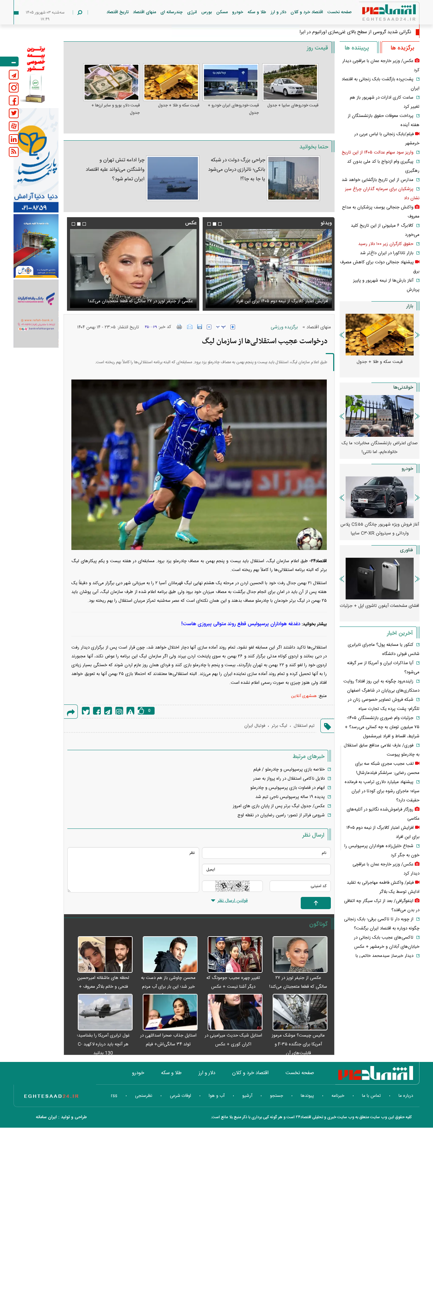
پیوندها (307, 1096)
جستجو (276, 1096)
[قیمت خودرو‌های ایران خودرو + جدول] (231, 82)
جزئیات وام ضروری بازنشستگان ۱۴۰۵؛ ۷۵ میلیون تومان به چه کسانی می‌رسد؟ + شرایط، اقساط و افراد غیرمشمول (382, 727)
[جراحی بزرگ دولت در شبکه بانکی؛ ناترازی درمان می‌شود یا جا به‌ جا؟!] (293, 178)
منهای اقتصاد (144, 12)
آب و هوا (217, 1096)
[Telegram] (108, 711)
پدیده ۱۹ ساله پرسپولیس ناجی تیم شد (290, 797)
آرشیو (247, 1096)
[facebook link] (13, 100)
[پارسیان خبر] (36, 160)
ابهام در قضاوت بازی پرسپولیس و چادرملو (287, 788)
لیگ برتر (279, 726)
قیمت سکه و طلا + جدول (178, 105)
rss (114, 1096)
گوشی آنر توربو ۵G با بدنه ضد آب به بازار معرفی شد (379, 610)
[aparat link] (13, 126)
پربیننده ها (357, 48)
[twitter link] (13, 113)
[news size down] (209, 327)
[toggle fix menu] (9, 61)
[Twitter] (86, 711)
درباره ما (405, 1096)
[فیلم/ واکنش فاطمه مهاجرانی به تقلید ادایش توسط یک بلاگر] (268, 268)
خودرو (237, 12)
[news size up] (232, 327)
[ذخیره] (199, 326)
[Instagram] (119, 711)
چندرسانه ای (171, 12)
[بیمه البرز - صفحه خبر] (36, 73)
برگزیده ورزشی (284, 327)
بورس (206, 12)
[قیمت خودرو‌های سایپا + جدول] (290, 82)
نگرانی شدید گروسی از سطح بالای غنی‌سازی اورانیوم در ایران (353, 32)
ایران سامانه (46, 1117)
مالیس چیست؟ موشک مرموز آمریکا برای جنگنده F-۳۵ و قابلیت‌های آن (298, 1044)
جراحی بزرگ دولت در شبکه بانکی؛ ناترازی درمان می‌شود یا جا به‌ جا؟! (236, 169)
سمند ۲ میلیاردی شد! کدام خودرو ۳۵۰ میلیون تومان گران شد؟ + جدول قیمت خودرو (380, 533)
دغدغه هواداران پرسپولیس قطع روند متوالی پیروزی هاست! (240, 624)
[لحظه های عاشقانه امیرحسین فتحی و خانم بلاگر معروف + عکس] (101, 954)
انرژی (192, 12)
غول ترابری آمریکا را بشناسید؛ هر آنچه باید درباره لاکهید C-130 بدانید (103, 1044)
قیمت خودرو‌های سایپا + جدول (292, 105)
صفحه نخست (339, 12)
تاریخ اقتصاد (118, 12)
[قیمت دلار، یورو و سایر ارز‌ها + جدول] (111, 82)
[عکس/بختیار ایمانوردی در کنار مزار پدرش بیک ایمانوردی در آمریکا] (133, 268)
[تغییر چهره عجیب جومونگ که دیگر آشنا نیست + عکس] (232, 954)
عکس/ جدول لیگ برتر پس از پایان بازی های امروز (279, 806)
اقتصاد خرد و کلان (307, 12)
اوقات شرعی (180, 1096)
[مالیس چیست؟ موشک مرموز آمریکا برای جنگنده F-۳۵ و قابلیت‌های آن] (296, 1012)
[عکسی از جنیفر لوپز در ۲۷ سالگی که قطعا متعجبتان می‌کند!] (296, 954)
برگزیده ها (402, 48)
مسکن (222, 12)
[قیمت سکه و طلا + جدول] (171, 82)
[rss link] (13, 152)
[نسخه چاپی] (179, 326)
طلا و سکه (257, 12)
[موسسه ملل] (36, 246)
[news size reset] (221, 327)
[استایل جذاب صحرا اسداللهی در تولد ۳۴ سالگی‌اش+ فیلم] (167, 1012)
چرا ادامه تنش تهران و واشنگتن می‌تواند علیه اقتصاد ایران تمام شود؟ (115, 169)
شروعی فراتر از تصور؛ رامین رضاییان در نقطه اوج (281, 815)
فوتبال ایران (254, 726)
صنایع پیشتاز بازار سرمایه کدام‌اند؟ (379, 443)
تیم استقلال (304, 726)
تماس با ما (371, 1096)
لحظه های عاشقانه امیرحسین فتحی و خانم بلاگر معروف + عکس (103, 986)
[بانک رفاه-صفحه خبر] (36, 313)
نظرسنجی (143, 1096)
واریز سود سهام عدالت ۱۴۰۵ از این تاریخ (377, 152)
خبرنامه (338, 1096)
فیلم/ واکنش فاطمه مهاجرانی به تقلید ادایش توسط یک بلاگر (274, 301)
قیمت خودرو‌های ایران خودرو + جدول (233, 109)
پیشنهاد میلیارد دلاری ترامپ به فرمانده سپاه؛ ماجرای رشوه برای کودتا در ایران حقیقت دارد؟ (382, 791)
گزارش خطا (130, 711)
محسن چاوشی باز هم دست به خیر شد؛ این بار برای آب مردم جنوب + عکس (168, 986)
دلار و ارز (278, 12)
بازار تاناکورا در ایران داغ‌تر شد (386, 253)
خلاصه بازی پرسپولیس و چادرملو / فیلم (289, 769)
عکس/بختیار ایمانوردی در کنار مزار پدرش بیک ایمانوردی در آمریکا (133, 301)
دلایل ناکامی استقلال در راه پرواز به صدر (289, 778)
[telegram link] (13, 74)
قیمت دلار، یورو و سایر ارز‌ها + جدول (115, 109)
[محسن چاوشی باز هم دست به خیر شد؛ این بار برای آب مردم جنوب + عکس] (167, 954)
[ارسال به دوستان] (189, 326)
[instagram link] (13, 87)
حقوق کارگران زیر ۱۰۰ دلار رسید (385, 244)
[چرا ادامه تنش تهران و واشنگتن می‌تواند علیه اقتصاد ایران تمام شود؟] (172, 178)
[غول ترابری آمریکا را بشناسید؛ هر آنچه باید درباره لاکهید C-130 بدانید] (101, 1012)
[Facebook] (97, 711)
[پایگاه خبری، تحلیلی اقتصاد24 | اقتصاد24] (378, 14)
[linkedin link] (13, 139)
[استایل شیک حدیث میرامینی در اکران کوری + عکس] (232, 1012)
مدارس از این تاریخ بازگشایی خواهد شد (377, 180)
